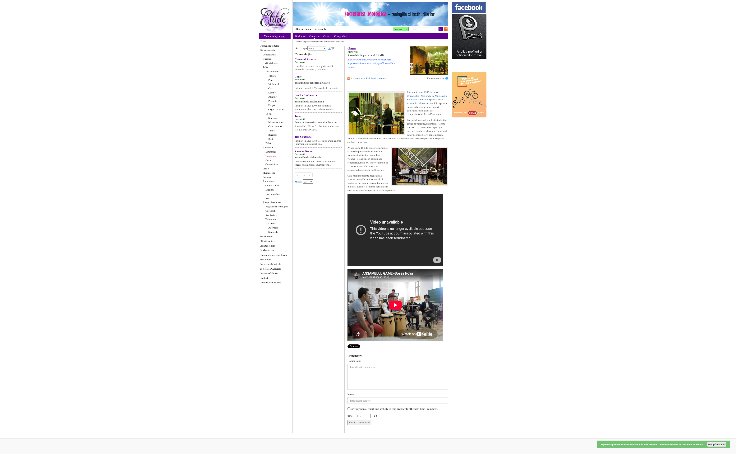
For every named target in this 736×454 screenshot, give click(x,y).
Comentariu (354, 361)
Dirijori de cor (270, 63)
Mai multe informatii (693, 444)
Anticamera (269, 181)
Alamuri (272, 96)
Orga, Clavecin (276, 109)
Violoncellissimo (304, 151)
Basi (270, 139)
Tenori (271, 130)
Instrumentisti (272, 71)
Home (263, 41)
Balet (268, 143)
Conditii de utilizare (270, 282)
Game (298, 76)
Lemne (272, 92)
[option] (370, 14)
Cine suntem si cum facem (274, 255)
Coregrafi (270, 210)
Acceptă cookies (716, 444)
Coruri (269, 160)
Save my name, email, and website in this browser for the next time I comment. (394, 409)
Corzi (271, 88)
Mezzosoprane (276, 122)
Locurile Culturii (269, 273)
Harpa (271, 105)
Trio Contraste (303, 137)
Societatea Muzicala (270, 264)
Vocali (268, 113)
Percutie (272, 101)
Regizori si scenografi (276, 206)
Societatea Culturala (270, 268)
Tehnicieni (271, 219)
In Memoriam (267, 250)
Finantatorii (266, 259)
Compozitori (269, 54)
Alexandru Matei (416, 103)
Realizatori (271, 215)
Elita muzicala (267, 50)
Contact (264, 278)
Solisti (266, 67)
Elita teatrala (266, 236)
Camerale (270, 156)
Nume (350, 394)
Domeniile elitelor (269, 45)
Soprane (272, 118)
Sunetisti (273, 232)
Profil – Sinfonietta (306, 95)
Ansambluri (269, 147)
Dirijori (267, 58)
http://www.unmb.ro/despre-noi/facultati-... (370, 59)
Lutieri (272, 223)
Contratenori (275, 126)
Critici (266, 168)
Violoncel (273, 84)
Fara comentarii (435, 78)
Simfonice (270, 151)
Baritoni (272, 134)
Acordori (273, 227)
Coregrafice (271, 164)
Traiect (299, 116)
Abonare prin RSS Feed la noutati (369, 78)
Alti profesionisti (272, 202)
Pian (270, 80)
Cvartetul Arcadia (305, 59)
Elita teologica (267, 245)
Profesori (268, 177)
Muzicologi (269, 172)
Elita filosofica (267, 241)
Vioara (272, 75)
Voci (267, 198)
